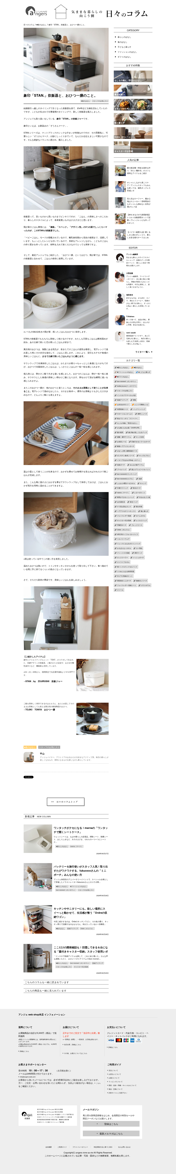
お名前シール (121, 441)
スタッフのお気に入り (100, 101)
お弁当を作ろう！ (123, 404)
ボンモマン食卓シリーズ (125, 455)
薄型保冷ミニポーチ (124, 580)
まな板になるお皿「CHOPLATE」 (129, 428)
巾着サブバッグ (122, 488)
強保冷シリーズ (141, 580)
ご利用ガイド (114, 1064)
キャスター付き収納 (81, 967)
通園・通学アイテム (124, 437)
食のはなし (122, 42)
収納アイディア (72, 928)
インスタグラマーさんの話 (126, 395)
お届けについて (114, 1078)
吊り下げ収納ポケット (125, 576)
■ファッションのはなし (78, 886)
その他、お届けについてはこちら (75, 1053)
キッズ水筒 (140, 437)
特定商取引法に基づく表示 (103, 1147)
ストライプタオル (123, 562)
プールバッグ (121, 469)
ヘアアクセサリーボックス (126, 511)
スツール (120, 590)
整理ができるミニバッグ (125, 497)
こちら (98, 1083)
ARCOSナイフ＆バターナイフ (127, 534)
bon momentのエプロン (125, 479)
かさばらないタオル (124, 548)
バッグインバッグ (139, 409)
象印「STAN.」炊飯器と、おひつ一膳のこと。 (67, 24)
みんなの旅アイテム (137, 465)
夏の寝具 (120, 432)
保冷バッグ (134, 502)
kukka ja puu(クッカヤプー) (126, 386)
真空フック (138, 553)
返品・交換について (116, 1089)
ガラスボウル (145, 585)
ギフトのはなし (124, 56)
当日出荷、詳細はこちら (72, 1044)
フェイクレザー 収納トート (126, 585)
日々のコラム (29, 24)
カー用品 (139, 548)
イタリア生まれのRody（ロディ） (129, 460)
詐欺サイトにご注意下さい (118, 1093)
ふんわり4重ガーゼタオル (126, 483)
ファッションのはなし (127, 51)
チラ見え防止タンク (124, 506)
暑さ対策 (139, 506)
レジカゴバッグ (141, 520)
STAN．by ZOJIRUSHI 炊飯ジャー (43, 681)
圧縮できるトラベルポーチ (140, 441)
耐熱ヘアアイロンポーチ (125, 446)
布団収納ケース (122, 409)
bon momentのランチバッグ (127, 474)
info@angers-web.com (28, 1077)
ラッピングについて (116, 1081)
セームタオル (140, 516)
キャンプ (143, 483)
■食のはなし (41, 24)
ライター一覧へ (142, 351)
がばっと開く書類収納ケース (127, 451)
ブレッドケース (136, 525)
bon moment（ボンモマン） (66, 890)
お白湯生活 (121, 502)
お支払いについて (115, 1074)
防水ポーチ (137, 488)
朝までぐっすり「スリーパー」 (128, 418)
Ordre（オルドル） (87, 928)
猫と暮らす (144, 511)
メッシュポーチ (138, 557)
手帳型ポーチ (121, 525)
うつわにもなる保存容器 (125, 571)
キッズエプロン (144, 455)
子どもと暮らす (124, 46)
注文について (113, 1070)
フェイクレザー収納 (124, 516)
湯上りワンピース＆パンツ (140, 469)
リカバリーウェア (123, 539)
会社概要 (48, 1147)
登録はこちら (111, 1123)
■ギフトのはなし (123, 377)
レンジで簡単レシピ (141, 404)
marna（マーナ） (76, 846)
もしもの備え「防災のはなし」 (128, 423)
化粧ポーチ (121, 465)
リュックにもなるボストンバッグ (128, 543)
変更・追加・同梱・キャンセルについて (122, 1085)
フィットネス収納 (123, 553)
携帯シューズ (142, 414)
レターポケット (139, 492)
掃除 (134, 400)
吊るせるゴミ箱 (144, 497)
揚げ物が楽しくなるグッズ (137, 432)
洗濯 (140, 479)
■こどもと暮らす (144, 372)
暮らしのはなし (124, 37)
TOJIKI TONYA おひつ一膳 (40, 709)
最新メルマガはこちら (111, 1133)
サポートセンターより (125, 414)
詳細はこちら (24, 1051)
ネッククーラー (122, 557)
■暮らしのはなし (62, 846)
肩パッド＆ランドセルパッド (127, 567)
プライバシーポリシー (80, 1147)
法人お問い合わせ (124, 1147)
